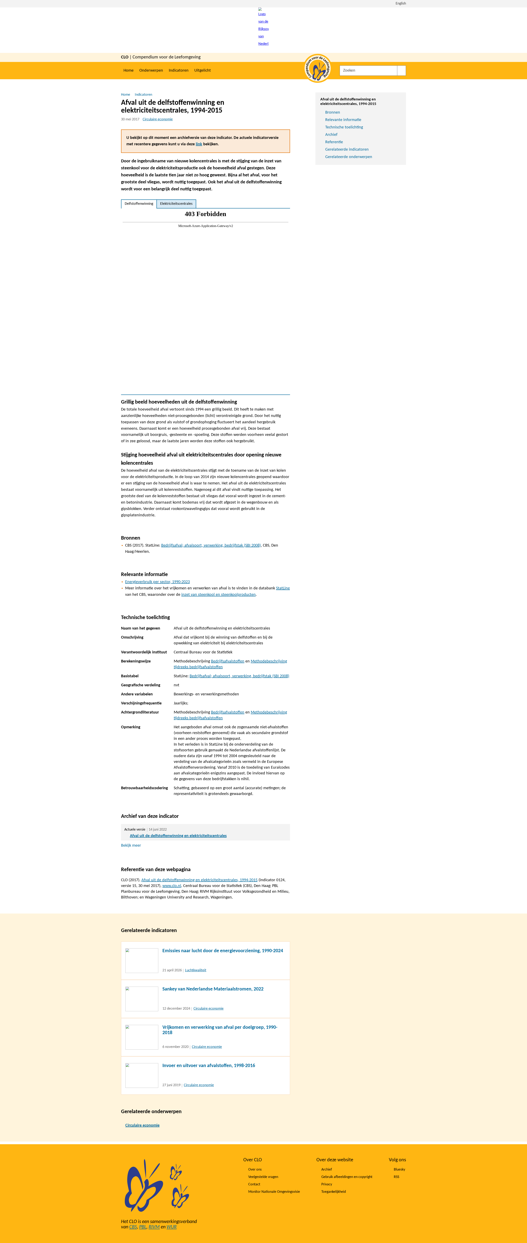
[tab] (139, 203)
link (199, 144)
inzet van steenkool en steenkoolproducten (218, 595)
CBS (133, 1227)
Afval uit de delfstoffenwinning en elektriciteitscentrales (178, 836)
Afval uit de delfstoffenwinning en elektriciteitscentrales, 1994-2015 (199, 880)
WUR (172, 1227)
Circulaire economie (158, 119)
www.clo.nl (171, 886)
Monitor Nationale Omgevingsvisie (274, 1192)
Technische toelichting (344, 127)
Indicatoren (179, 71)
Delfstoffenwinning (139, 204)
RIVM (154, 1227)
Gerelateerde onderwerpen (348, 157)
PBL (142, 1227)
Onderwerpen (151, 71)
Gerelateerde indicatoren (347, 150)
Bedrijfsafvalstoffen (227, 661)
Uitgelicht (202, 71)
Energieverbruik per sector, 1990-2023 (157, 582)
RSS (396, 1177)
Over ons (255, 1170)
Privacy (326, 1184)
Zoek (401, 70)
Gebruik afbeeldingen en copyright (346, 1177)
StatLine (283, 588)
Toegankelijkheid (333, 1192)
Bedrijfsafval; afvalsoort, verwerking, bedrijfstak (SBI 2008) (211, 546)
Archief (331, 135)
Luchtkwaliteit (195, 970)
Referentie (334, 142)
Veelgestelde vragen (263, 1177)
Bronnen (332, 113)
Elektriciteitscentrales (176, 204)
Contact (254, 1184)
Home (129, 71)
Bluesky (399, 1170)
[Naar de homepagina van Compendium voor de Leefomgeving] (263, 30)
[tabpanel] (205, 301)
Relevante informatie (343, 120)
